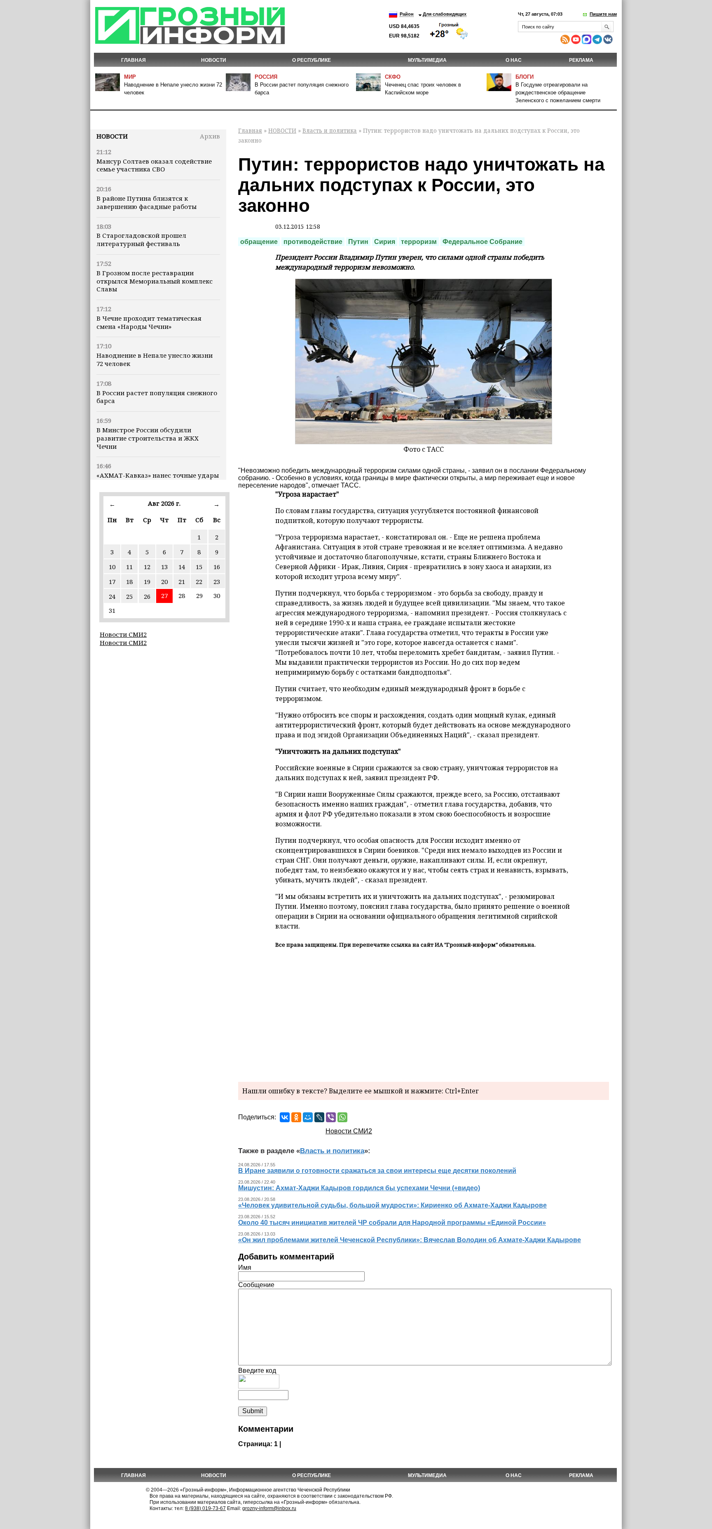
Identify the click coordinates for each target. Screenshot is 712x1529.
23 (216, 581)
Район (407, 14)
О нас (514, 60)
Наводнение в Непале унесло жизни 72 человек (154, 359)
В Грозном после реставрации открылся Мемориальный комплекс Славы (154, 281)
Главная (133, 60)
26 (147, 596)
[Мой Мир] (308, 1117)
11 (129, 567)
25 (129, 596)
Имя (244, 1267)
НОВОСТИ (213, 60)
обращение (259, 241)
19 (147, 581)
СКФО (392, 77)
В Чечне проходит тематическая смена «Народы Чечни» (148, 322)
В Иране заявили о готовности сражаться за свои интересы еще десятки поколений (377, 1170)
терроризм (419, 241)
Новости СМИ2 (123, 634)
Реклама (581, 60)
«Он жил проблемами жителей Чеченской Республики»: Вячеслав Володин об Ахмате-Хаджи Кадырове (409, 1239)
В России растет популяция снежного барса (156, 397)
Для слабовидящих (444, 14)
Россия (266, 77)
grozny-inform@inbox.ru (269, 1508)
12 (147, 567)
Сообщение (256, 1284)
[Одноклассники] (296, 1117)
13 (164, 567)
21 (181, 581)
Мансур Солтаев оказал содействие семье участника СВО (154, 165)
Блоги (524, 77)
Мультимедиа (427, 60)
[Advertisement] (423, 1014)
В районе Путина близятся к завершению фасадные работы (146, 202)
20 (164, 581)
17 (112, 581)
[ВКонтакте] (285, 1117)
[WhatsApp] (342, 1117)
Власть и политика (329, 130)
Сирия (384, 241)
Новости (112, 136)
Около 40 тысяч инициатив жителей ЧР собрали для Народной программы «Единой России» (392, 1222)
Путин (358, 241)
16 (216, 567)
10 (112, 567)
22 (199, 581)
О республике (311, 60)
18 (129, 581)
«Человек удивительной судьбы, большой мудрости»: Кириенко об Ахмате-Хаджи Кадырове (392, 1205)
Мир (130, 77)
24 (112, 596)
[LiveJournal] (319, 1117)
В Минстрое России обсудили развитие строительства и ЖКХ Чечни (147, 438)
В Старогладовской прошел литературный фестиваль (141, 239)
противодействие (312, 241)
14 (181, 567)
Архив (210, 136)
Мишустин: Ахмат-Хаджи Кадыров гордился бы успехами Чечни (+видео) (359, 1187)
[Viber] (331, 1117)
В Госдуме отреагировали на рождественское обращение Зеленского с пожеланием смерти (557, 92)
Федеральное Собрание (482, 241)
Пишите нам (603, 14)
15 (199, 567)
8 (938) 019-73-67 (205, 1508)
